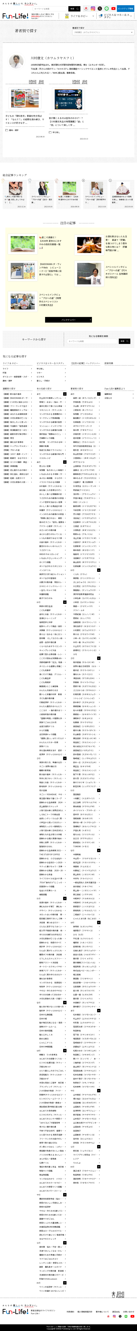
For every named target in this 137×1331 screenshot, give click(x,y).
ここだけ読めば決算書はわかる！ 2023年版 (53, 658)
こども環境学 (45, 682)
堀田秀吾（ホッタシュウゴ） (85, 966)
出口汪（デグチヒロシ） (83, 838)
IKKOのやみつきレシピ (49, 554)
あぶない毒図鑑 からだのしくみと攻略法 (53, 478)
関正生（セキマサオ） (82, 766)
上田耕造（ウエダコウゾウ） (85, 466)
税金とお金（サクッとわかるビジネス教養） (53, 782)
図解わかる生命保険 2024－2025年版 (53, 802)
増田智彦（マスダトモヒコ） (85, 1038)
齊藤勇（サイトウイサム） (84, 682)
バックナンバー (69, 319)
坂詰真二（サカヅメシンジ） (85, 770)
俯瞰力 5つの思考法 (49, 1054)
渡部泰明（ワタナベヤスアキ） (86, 1178)
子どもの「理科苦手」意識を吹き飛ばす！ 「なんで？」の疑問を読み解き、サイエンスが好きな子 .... (24, 119)
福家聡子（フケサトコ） (83, 930)
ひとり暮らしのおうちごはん (51, 1070)
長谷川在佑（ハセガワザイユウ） (86, 954)
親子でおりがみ (45, 598)
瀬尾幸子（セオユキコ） (83, 718)
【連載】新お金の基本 (12, 394)
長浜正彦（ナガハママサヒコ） (86, 862)
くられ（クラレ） (80, 574)
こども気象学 (45, 670)
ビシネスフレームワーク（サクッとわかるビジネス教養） (53, 1098)
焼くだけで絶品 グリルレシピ (52, 674)
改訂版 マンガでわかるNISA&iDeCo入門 (53, 442)
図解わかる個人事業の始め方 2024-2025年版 (53, 838)
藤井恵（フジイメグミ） (83, 998)
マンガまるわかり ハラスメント (53, 1178)
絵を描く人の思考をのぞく (50, 490)
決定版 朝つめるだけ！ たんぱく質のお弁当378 (53, 922)
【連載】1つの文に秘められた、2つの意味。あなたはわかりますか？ (18, 402)
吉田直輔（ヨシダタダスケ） (85, 1102)
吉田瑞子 (77, 1130)
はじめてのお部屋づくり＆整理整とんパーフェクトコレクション (53, 1058)
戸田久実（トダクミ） (82, 830)
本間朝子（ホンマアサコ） (84, 1002)
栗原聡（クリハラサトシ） (84, 578)
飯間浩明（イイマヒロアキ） (85, 506)
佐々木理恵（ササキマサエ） (85, 710)
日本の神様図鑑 (45, 1046)
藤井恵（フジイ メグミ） (83, 958)
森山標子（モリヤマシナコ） (85, 1066)
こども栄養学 (45, 610)
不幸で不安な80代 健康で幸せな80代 (53, 1130)
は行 (38, 1050)
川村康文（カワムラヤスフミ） (86, 630)
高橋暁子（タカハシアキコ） (85, 826)
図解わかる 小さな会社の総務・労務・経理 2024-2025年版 (53, 858)
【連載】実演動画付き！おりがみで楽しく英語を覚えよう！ (18, 430)
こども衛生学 (45, 678)
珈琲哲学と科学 (45, 622)
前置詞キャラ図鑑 (46, 886)
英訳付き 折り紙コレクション (51, 574)
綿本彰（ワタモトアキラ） (84, 1182)
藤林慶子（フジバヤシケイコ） (86, 1006)
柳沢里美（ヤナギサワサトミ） (86, 1114)
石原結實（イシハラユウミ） (85, 566)
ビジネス (40, 376)
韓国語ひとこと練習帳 (48, 686)
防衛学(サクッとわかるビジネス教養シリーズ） (53, 1094)
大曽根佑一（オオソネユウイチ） (86, 458)
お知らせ (108, 398)
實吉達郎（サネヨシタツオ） (85, 738)
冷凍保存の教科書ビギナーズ (51, 1274)
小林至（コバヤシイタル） (84, 602)
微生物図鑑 (44, 1174)
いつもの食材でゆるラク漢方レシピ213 (53, 538)
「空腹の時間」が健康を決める (52, 718)
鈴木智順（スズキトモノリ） (85, 754)
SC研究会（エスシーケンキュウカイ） (86, 486)
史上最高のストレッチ (48, 806)
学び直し (56, 132)
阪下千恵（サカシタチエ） (84, 774)
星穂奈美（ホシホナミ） (83, 946)
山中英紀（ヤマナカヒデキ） (85, 1094)
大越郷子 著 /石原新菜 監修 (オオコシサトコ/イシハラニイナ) (86, 482)
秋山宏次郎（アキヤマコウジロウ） (86, 454)
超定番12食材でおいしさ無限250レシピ (53, 918)
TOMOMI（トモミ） (81, 846)
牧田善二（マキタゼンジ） (84, 1054)
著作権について (102, 1312)
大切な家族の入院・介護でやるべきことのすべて (53, 998)
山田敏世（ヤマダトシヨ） (84, 1134)
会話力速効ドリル (46, 726)
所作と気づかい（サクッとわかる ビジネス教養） (53, 778)
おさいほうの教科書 (47, 530)
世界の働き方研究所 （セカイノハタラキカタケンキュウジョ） (86, 666)
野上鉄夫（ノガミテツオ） (84, 874)
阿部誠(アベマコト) (81, 490)
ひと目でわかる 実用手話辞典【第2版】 (53, 1134)
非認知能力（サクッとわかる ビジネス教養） (53, 1074)
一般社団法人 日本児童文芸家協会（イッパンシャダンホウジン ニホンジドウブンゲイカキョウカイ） (86, 882)
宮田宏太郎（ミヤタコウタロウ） (86, 1026)
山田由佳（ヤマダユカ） (83, 1126)
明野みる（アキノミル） (83, 534)
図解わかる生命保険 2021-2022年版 (53, 850)
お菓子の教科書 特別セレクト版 (53, 582)
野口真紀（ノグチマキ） (83, 894)
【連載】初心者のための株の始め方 (18, 470)
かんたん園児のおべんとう (50, 706)
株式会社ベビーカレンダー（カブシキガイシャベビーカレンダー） (86, 970)
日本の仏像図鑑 (45, 1014)
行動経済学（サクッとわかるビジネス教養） (53, 702)
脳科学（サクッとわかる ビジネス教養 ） (53, 1010)
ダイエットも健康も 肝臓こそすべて (53, 666)
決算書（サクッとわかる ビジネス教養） (53, 630)
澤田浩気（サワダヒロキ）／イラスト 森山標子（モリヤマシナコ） (86, 678)
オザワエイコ (78, 462)
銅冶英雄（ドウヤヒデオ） (84, 806)
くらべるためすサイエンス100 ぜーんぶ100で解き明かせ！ (53, 646)
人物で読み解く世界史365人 (51, 810)
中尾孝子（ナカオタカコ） (84, 898)
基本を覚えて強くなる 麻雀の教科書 (53, 406)
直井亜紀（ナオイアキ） (83, 886)
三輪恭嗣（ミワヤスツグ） (84, 1062)
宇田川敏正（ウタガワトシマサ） (86, 498)
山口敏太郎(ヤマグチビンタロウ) (86, 1122)
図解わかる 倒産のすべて (50, 942)
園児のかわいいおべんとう (50, 546)
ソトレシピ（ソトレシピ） (84, 698)
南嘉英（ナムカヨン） (82, 866)
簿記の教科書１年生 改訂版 (51, 1166)
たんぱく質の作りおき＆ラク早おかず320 (53, 974)
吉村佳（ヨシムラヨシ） (83, 1138)
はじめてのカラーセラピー (50, 1182)
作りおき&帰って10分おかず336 (52, 994)
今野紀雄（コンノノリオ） (84, 614)
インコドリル (45, 570)
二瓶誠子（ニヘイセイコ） (84, 914)
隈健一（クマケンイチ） (83, 606)
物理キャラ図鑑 (45, 1170)
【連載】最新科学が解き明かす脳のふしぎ (18, 434)
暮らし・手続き (43, 380)
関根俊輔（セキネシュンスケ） (86, 706)
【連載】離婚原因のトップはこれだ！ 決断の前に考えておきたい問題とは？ (18, 410)
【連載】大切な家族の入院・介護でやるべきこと (18, 482)
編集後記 (108, 394)
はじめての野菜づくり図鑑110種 (53, 1186)
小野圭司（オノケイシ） (83, 410)
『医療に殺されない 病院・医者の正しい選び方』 (53, 518)
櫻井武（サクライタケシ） (84, 670)
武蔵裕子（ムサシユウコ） (84, 1046)
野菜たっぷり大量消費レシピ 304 (53, 1222)
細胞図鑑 (43, 894)
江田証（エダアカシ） (82, 526)
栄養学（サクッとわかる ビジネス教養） (53, 510)
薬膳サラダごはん (46, 1218)
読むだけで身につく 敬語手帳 (51, 1234)
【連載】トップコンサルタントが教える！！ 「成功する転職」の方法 (18, 446)
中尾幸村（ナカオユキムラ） (85, 902)
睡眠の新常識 (45, 770)
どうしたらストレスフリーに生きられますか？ (53, 958)
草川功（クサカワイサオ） (84, 634)
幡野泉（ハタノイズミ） (83, 942)
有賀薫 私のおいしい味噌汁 (51, 470)
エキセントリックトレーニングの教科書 (53, 586)
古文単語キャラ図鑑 (47, 734)
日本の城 (43, 1018)
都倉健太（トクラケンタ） (84, 842)
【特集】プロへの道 (11, 450)
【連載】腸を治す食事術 (13, 442)
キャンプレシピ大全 (47, 650)
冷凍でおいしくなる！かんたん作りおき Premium (53, 1250)
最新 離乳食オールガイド (50, 1266)
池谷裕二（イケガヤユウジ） (85, 518)
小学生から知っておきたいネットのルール (53, 822)
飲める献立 (44, 1038)
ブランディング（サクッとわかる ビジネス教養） (53, 1086)
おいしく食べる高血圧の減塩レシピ (53, 506)
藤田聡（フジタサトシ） (83, 978)
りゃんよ (77, 1162)
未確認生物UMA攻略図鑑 (49, 1226)
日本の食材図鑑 (45, 1030)
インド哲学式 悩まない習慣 (50, 502)
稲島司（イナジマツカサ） (84, 554)
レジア (76, 1158)
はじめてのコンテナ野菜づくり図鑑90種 (53, 1118)
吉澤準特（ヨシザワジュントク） (86, 1110)
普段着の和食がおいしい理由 (51, 1150)
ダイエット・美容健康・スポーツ (17, 376)
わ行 (38, 1282)
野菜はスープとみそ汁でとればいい (53, 1230)
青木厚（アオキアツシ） (83, 430)
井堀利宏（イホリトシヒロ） (85, 434)
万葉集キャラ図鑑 (46, 438)
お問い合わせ (128, 1312)
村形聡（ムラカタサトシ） (84, 1022)
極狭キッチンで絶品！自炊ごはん (53, 626)
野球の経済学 (45, 1206)
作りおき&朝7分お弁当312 (50, 934)
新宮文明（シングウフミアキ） (86, 786)
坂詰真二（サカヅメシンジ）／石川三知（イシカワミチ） (86, 742)
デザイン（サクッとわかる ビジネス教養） (53, 910)
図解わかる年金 (45, 874)
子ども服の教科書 (46, 698)
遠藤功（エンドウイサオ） (84, 470)
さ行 (38, 758)
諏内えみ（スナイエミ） (83, 674)
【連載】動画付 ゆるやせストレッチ (18, 458)
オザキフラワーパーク (82, 426)
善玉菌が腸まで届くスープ (50, 798)
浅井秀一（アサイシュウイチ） (86, 494)
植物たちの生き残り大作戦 (50, 834)
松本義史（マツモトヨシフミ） (86, 1014)
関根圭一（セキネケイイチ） (85, 714)
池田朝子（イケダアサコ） (84, 558)
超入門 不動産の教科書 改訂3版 (53, 930)
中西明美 (77, 854)
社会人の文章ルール (47, 890)
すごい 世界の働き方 (48, 766)
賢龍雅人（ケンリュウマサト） (86, 590)
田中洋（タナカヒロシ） (83, 814)
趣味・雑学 (13, 130)
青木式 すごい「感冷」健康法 (51, 522)
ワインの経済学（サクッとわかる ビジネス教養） (53, 1286)
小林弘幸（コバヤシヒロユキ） (86, 598)
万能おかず (44, 1078)
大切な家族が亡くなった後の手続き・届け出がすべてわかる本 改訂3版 (53, 938)
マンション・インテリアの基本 (52, 426)
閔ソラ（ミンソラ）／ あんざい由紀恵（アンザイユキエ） (86, 1058)
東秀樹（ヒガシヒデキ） (83, 926)
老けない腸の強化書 (47, 1126)
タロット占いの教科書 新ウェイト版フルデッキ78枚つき (53, 914)
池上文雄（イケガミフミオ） (85, 538)
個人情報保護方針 (84, 1312)
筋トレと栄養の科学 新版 (50, 694)
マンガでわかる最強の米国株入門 (53, 430)
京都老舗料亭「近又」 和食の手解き (53, 662)
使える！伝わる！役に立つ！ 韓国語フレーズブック (53, 634)
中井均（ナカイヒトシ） (83, 878)
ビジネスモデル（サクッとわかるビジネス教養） (53, 1114)
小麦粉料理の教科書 (47, 714)
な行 (38, 1002)
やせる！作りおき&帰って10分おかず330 (53, 1210)
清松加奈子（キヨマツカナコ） (86, 626)
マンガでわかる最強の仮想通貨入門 (53, 422)
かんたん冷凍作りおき (48, 690)
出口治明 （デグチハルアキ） (85, 802)
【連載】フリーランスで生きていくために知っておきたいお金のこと (18, 406)
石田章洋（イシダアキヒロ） (85, 522)
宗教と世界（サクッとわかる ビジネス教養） (53, 842)
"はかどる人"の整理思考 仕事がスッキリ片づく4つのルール (53, 1122)
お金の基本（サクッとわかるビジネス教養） (53, 542)
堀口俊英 (77, 974)
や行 (38, 1194)
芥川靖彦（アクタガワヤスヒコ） (86, 514)
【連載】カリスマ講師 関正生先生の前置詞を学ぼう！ (18, 462)
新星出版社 (35, 16)
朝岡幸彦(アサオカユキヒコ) (85, 474)
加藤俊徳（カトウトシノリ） (85, 622)
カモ (75, 654)
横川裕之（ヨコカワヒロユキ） (86, 1098)
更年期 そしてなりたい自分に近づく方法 (53, 638)
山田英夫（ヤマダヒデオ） (84, 1106)
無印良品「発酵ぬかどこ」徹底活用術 (53, 434)
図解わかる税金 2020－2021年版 (53, 870)
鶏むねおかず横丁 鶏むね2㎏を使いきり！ (53, 906)
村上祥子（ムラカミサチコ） (85, 1018)
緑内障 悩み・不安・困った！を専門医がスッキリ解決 (53, 1246)
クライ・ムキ (78, 610)
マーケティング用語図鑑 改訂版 (53, 418)
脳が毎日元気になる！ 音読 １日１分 (53, 1022)
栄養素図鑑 (44, 594)
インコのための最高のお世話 (51, 514)
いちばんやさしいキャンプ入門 (52, 558)
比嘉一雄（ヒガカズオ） (83, 994)
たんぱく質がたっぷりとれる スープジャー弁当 (53, 950)
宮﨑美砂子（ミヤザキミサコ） (86, 1042)
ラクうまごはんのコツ (48, 1258)
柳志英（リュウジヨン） (83, 1150)
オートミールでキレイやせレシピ (53, 966)
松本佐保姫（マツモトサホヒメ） (86, 1074)
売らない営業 (45, 466)
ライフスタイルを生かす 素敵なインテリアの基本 (53, 878)
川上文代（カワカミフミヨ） (85, 646)
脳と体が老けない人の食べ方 (51, 1006)
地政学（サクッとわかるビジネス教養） (53, 986)
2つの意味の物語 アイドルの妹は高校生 (53, 1090)
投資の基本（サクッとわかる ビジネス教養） (53, 902)
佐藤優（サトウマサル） (83, 722)
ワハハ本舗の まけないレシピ (51, 1290)
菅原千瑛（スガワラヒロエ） (85, 686)
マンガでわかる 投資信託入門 (52, 982)
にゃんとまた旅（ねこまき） (85, 918)
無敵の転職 (44, 446)
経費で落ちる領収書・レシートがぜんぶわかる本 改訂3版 (53, 654)
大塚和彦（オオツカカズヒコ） (86, 530)
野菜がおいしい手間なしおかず (52, 1202)
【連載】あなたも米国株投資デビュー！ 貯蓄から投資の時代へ (18, 414)
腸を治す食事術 (45, 978)
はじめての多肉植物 (47, 1110)
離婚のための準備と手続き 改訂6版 (53, 1254)
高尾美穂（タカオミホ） (83, 818)
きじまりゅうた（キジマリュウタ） (86, 582)
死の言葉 (43, 790)
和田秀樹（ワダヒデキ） (83, 1174)
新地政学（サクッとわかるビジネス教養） (53, 786)
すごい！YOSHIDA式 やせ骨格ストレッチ (53, 794)
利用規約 (70, 1312)
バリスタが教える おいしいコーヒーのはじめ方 (53, 1154)
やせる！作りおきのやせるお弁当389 (53, 990)
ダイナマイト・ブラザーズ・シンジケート (86, 810)
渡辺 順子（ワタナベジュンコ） (86, 1170)
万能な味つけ (45, 1066)
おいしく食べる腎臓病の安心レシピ (53, 494)
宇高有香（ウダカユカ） (83, 402)
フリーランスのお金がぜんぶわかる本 (53, 1138)
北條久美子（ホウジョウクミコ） (86, 950)
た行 (38, 898)
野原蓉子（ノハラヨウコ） (84, 906)
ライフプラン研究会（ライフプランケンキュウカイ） (86, 1154)
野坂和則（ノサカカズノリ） (85, 910)
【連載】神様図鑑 (10, 466)
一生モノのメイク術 (47, 590)
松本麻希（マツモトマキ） (84, 1086)
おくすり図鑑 (45, 562)
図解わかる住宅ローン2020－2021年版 (53, 862)
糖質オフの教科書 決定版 (50, 954)
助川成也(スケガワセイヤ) (84, 746)
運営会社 (116, 1312)
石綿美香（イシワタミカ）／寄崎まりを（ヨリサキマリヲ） (86, 422)
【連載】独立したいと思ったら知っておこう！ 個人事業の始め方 (18, 422)
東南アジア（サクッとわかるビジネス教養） (53, 970)
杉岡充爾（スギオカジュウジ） (86, 694)
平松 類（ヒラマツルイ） (83, 938)
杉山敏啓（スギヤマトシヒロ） (86, 734)
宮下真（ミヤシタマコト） (84, 1034)
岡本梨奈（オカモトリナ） (84, 550)
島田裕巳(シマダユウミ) (83, 750)
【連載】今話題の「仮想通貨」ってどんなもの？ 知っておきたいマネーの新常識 (18, 426)
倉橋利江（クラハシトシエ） (85, 650)
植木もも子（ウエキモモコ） (85, 478)
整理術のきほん (45, 846)
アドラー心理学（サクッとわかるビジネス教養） (53, 526)
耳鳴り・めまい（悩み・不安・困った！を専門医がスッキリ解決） (53, 402)
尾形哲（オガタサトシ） (83, 450)
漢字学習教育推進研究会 (83, 594)
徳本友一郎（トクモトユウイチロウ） (86, 822)
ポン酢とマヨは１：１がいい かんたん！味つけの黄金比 (53, 1146)
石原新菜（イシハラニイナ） (85, 546)
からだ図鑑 (44, 730)
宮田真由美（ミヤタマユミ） (85, 1070)
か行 (38, 602)
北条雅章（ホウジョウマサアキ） (86, 986)
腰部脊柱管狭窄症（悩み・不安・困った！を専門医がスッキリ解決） (53, 1198)
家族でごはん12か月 (47, 722)
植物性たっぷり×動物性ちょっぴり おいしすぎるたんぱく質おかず (53, 826)
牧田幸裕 (77, 1030)
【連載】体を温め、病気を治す (16, 474)
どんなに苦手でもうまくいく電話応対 (53, 926)
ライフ (5, 368)
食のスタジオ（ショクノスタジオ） (86, 782)
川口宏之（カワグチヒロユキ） (86, 586)
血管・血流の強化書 (47, 642)
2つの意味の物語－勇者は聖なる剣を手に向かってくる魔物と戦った (53, 1102)
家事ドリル (44, 746)
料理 (4, 372)
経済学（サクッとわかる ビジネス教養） (53, 754)
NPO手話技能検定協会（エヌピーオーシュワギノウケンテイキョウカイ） (86, 446)
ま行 (38, 394)
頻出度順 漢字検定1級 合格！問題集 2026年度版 (53, 1106)
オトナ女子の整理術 (47, 578)
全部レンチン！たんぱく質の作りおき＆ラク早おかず (53, 818)
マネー (39, 372)
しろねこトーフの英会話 (49, 814)
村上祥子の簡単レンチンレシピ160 (53, 398)
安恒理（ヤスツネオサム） (84, 1142)
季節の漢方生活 (45, 606)
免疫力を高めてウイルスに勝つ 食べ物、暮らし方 (53, 450)
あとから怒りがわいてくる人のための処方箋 (53, 534)
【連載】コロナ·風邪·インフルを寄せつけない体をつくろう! (18, 454)
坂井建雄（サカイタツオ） (84, 662)
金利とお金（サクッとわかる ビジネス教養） (53, 614)
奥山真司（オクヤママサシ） (85, 562)
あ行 (38, 462)
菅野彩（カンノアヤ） (82, 618)
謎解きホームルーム (47, 1026)
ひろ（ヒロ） (78, 934)
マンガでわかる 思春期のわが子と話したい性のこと (53, 414)
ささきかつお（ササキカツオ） (86, 690)
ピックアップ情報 (125, 8)
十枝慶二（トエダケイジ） (84, 798)
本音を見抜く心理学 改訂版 (51, 1082)
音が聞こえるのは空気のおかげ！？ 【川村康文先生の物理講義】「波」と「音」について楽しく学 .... (67, 121)
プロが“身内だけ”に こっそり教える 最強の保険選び (53, 882)
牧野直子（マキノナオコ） (84, 1082)
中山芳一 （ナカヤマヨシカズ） (86, 858)
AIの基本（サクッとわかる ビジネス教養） (53, 486)
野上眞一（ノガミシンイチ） (85, 890)
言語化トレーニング (47, 618)
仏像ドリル (44, 1162)
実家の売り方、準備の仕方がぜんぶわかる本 (53, 762)
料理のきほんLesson (48, 1278)
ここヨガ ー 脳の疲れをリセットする (53, 710)
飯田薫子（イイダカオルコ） (85, 418)
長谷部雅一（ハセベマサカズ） (86, 982)
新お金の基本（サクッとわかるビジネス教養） (53, 774)
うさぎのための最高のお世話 (51, 498)
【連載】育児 (8, 438)
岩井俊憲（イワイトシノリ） (85, 438)
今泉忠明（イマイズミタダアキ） (86, 510)
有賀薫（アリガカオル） (83, 414)
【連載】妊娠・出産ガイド (14, 478)
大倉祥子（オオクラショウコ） (86, 542)
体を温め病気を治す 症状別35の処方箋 (53, 750)
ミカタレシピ (45, 458)
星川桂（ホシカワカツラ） (84, 990)
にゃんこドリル (45, 1042)
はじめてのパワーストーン (50, 1190)
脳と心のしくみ (46, 1034)
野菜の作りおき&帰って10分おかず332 (53, 1214)
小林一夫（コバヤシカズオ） (85, 638)
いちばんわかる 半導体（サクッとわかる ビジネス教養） (53, 474)
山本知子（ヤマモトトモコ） (85, 1118)
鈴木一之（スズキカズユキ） (85, 762)
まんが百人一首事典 (47, 1158)
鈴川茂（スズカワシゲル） (84, 778)
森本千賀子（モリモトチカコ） (86, 1078)
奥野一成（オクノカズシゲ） (85, 398)
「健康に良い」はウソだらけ (51, 738)
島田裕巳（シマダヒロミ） (84, 726)
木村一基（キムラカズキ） (84, 642)
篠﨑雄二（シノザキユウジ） (85, 758)
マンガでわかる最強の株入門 (51, 454)
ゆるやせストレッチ (47, 1238)
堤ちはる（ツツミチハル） (84, 834)
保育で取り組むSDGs (48, 1142)
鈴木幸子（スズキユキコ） (84, 702)
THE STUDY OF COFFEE (49, 854)
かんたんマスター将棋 (48, 742)
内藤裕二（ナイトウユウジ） (85, 870)
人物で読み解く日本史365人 (51, 830)
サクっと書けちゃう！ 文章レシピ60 (53, 866)
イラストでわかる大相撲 (49, 482)
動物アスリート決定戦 (48, 962)
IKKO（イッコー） (81, 502)
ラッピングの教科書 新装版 (51, 1270)
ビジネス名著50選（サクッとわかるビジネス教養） (53, 1062)
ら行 (38, 1242)
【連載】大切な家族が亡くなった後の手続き (18, 418)
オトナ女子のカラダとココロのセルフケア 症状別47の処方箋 (53, 566)
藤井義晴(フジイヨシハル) (84, 962)
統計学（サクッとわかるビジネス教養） (53, 946)
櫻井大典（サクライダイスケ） (86, 730)
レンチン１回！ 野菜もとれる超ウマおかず (53, 1262)
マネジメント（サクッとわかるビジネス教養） (53, 410)
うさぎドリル (45, 550)
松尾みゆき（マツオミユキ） (85, 1050)
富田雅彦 (77, 794)
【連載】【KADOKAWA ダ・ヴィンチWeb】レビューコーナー (18, 398)
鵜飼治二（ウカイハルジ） (84, 442)
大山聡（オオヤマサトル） (84, 406)
